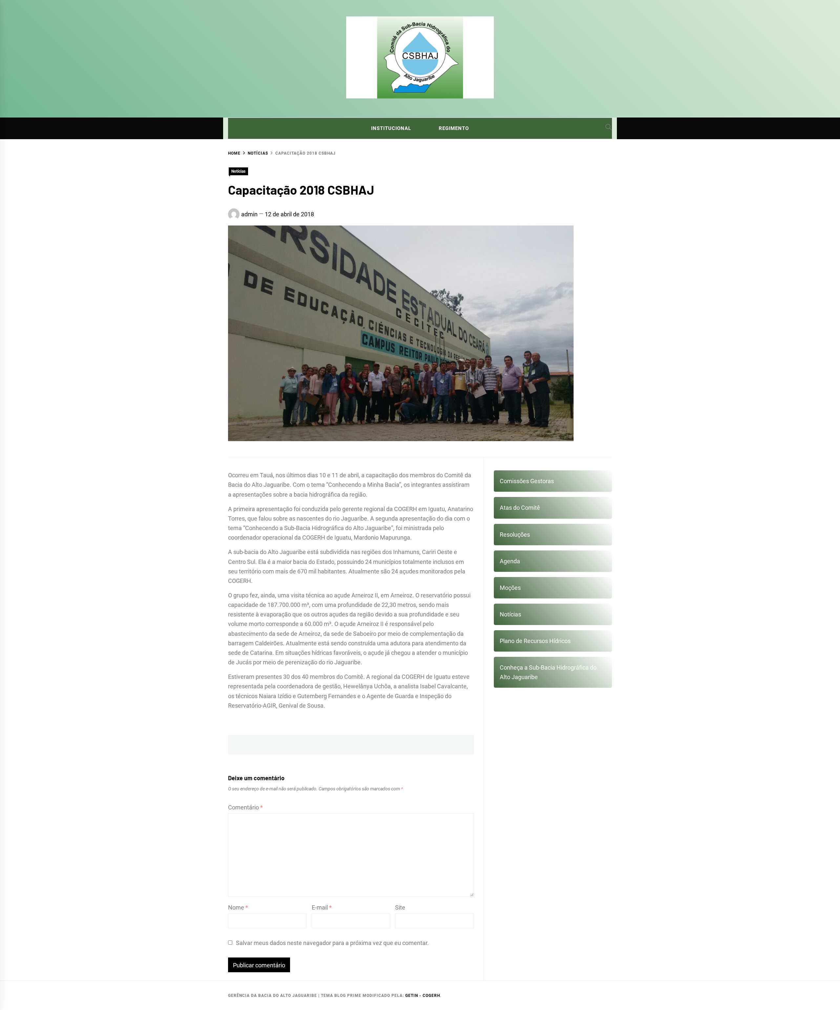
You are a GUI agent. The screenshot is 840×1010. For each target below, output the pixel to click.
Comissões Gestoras (527, 481)
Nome (238, 907)
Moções (510, 587)
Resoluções (515, 534)
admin (249, 214)
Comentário (245, 807)
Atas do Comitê (520, 507)
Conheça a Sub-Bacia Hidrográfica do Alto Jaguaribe (548, 672)
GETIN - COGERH (422, 995)
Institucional (391, 128)
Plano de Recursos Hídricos (535, 640)
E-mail (322, 907)
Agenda (510, 561)
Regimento (454, 128)
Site (400, 907)
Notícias (238, 171)
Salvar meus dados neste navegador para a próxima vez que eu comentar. (332, 942)
